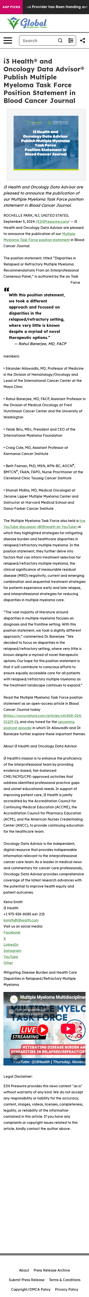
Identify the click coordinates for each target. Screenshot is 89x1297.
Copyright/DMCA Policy (31, 1289)
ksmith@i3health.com (20, 920)
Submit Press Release (26, 1280)
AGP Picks (11, 7)
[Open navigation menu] (7, 40)
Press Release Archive (51, 1270)
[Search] (60, 40)
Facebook (12, 932)
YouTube (10, 957)
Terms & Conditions (64, 1280)
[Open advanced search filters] (70, 40)
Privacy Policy (66, 1289)
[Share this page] (82, 40)
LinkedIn (10, 944)
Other (8, 963)
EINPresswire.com (53, 221)
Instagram (12, 950)
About (24, 1270)
